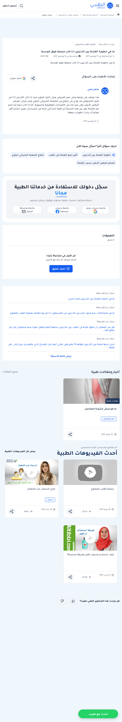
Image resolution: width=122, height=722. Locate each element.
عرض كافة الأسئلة (61, 356)
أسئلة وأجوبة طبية (90, 15)
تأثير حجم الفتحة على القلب (63, 155)
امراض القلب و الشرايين (68, 15)
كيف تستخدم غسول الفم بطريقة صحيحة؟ (90, 554)
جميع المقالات (10, 371)
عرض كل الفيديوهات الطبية (20, 451)
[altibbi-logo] (102, 5)
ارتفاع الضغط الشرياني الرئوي (28, 155)
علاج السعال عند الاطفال (41, 489)
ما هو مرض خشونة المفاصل (100, 409)
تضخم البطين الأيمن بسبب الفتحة (96, 163)
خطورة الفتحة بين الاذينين (97, 155)
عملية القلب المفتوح (102, 489)
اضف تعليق (58, 269)
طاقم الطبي (93, 89)
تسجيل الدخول (10, 5)
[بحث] (21, 6)
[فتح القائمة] (116, 5)
